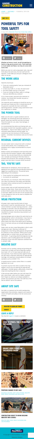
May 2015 (5, 18)
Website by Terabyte (17, 437)
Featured (11, 11)
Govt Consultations (18, 393)
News (11, 420)
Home (3, 11)
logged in (11, 316)
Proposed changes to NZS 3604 (11, 390)
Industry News (5, 420)
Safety (29, 32)
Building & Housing (6, 393)
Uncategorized (5, 421)
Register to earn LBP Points (13, 306)
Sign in (6, 309)
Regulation (21, 394)
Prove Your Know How (21, 32)
